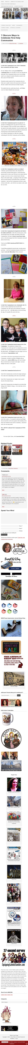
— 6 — (14, 315)
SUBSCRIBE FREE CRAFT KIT (7, 6)
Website (20, 530)
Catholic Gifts (10, 994)
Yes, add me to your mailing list (9, 532)
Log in (16, 1038)
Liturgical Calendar (15, 27)
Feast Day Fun (4, 30)
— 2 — (14, 93)
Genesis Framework (21, 1036)
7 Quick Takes (10, 468)
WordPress (12, 1038)
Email (20, 528)
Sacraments (19, 25)
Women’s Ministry (18, 6)
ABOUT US (7, 1)
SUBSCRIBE (5, 1042)
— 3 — (14, 138)
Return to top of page (14, 1035)
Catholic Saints (4, 994)
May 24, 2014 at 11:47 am (6, 476)
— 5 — (14, 276)
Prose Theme (13, 1036)
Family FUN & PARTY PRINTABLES (8, 3)
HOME (2, 1)
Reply (3, 490)
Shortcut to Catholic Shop (17, 2)
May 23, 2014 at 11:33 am (6, 495)
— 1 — (14, 50)
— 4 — (14, 206)
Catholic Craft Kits (6, 25)
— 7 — (14, 367)
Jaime (3, 494)
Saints (13, 25)
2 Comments (20, 43)
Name (20, 526)
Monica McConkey (13, 43)
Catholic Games (5, 27)
